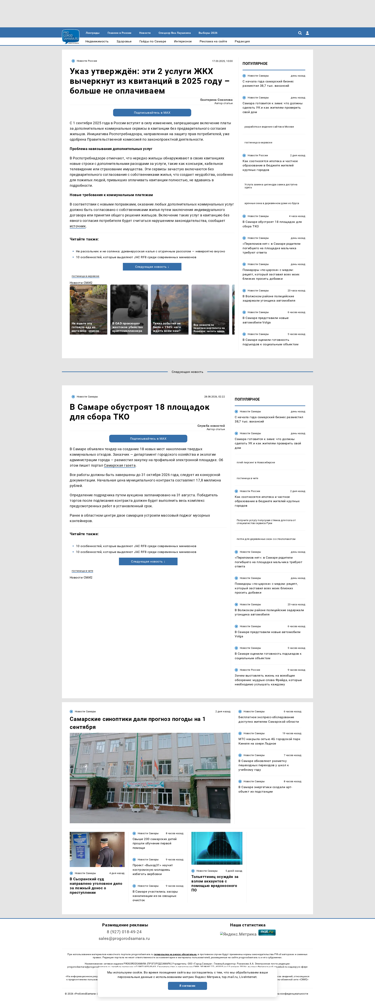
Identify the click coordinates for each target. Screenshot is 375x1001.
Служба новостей (211, 426)
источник (78, 226)
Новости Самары (258, 75)
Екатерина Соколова (216, 100)
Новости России (87, 60)
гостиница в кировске (85, 276)
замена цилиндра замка (269, 184)
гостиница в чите (82, 570)
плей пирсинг (245, 462)
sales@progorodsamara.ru (124, 938)
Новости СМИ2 (81, 283)
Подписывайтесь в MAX (152, 112)
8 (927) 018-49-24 (124, 932)
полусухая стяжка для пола (275, 520)
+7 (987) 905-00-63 (145, 966)
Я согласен (187, 986)
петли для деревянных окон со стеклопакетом (266, 539)
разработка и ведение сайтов (263, 126)
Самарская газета (120, 465)
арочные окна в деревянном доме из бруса (272, 203)
